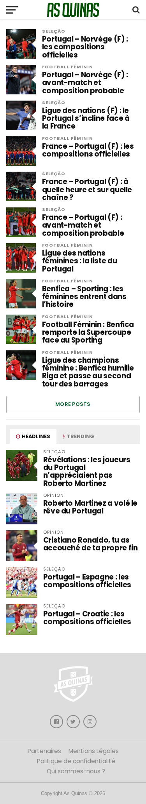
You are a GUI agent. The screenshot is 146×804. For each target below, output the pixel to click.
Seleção (54, 31)
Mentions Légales (94, 751)
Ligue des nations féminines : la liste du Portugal (79, 261)
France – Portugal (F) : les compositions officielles (88, 150)
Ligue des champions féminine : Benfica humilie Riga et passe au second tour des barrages (88, 372)
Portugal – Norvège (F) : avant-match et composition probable (85, 83)
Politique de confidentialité (76, 761)
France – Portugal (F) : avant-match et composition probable (83, 225)
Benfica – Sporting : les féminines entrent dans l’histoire (84, 297)
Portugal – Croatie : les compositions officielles (87, 617)
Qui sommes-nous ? (76, 771)
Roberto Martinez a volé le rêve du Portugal (90, 507)
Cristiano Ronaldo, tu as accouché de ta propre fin (90, 544)
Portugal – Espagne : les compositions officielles (87, 581)
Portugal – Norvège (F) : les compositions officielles (85, 47)
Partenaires (44, 751)
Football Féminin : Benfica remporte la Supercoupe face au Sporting (88, 333)
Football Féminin (67, 67)
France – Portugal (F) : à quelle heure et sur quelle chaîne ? (87, 190)
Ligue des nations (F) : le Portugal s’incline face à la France (86, 119)
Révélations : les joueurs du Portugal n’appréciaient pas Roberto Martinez (86, 471)
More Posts (73, 404)
